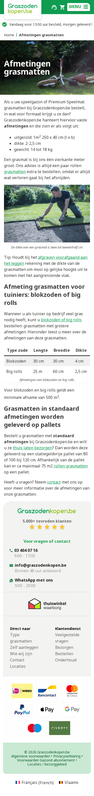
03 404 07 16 (26, 550)
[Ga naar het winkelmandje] (62, 7)
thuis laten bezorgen (32, 448)
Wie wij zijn (21, 653)
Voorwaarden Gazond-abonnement (46, 760)
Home (9, 35)
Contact (17, 660)
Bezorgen (64, 647)
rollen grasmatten (71, 466)
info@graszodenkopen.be (40, 565)
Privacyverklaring (66, 756)
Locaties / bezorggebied (47, 764)
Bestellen (64, 653)
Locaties (18, 666)
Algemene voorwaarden (30, 756)
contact (54, 482)
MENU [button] (75, 6)
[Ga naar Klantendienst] (54, 7)
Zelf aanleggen (24, 647)
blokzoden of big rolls (61, 320)
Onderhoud (65, 660)
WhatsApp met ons (34, 580)
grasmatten (15, 171)
